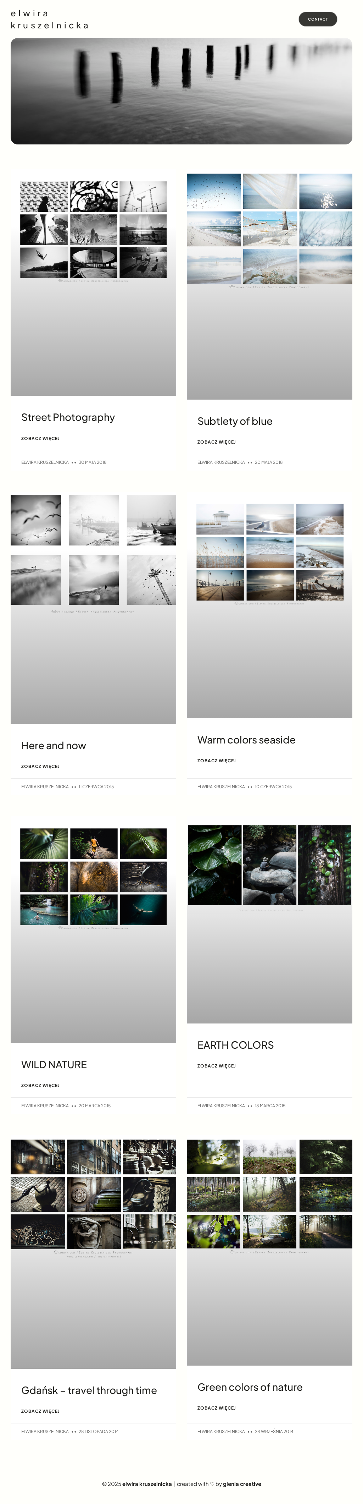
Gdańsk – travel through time (89, 1390)
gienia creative (242, 1483)
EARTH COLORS (235, 1044)
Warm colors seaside (246, 739)
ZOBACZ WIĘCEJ (40, 438)
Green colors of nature (250, 1387)
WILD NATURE (54, 1064)
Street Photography (68, 417)
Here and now (53, 745)
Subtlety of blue (235, 421)
